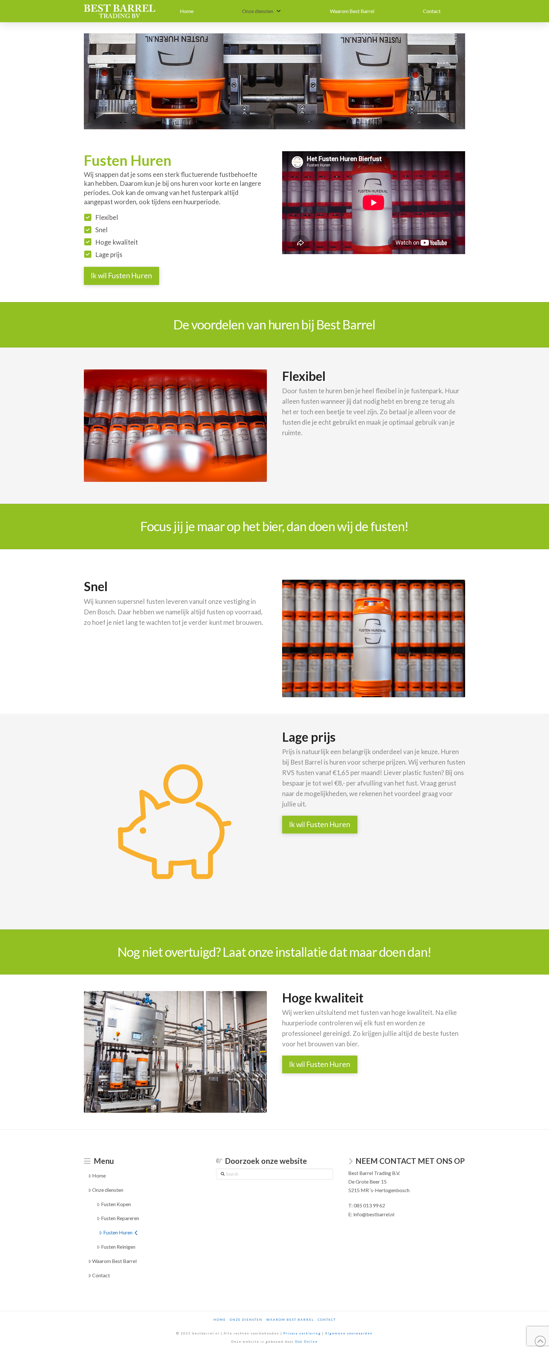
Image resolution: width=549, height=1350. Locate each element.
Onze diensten (107, 1190)
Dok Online (306, 1341)
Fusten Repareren (120, 1218)
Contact (101, 1275)
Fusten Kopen (116, 1204)
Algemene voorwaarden (349, 1333)
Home (99, 1175)
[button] (121, 276)
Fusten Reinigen (118, 1247)
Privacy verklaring (302, 1333)
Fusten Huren (117, 1232)
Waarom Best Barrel (114, 1261)
